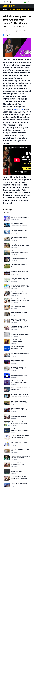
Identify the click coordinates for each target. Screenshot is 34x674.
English (20, 1)
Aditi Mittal (18, 109)
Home (5, 9)
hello (6, 31)
